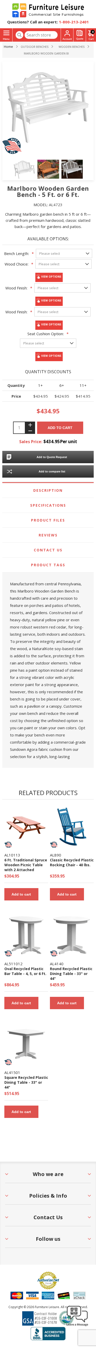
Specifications (48, 505)
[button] (77, 1325)
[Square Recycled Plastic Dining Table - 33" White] (26, 1044)
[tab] (47, 490)
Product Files (48, 520)
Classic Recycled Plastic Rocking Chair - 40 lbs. (72, 862)
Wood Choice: (16, 264)
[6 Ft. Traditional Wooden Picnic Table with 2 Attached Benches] (26, 827)
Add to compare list (52, 471)
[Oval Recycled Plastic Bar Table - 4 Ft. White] (26, 935)
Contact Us (48, 550)
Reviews (48, 535)
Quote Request (79, 35)
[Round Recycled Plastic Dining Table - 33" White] (72, 935)
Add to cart (60, 428)
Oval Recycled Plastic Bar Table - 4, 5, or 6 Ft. (25, 971)
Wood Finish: (16, 287)
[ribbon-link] (8, 845)
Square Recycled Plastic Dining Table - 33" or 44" (26, 1082)
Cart (92, 32)
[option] (24, 170)
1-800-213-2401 (74, 21)
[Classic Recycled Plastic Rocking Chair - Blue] (72, 827)
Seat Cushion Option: (45, 333)
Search (19, 35)
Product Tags (48, 564)
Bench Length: (16, 253)
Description (48, 490)
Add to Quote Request (52, 457)
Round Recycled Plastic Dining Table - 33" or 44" (71, 973)
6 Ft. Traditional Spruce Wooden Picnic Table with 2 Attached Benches (25, 867)
